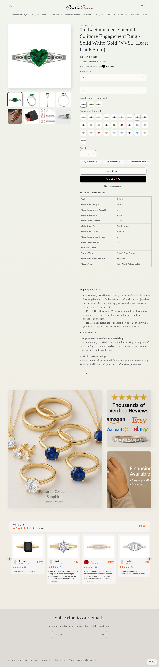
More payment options (113, 186)
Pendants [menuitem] (88, 15)
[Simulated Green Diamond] (83, 133)
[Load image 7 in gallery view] (47, 116)
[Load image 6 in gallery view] (31, 116)
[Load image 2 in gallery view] (31, 99)
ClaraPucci (18, 660)
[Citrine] (129, 117)
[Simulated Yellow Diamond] (106, 133)
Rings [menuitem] (34, 15)
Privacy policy (60, 660)
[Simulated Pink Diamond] (91, 133)
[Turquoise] (137, 133)
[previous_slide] (9, 559)
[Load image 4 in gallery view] (63, 99)
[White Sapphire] (145, 133)
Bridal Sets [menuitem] (54, 15)
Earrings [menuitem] (96, 15)
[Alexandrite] (83, 117)
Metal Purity (85, 71)
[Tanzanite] (129, 133)
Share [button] (84, 373)
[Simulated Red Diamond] (98, 133)
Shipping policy (91, 660)
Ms (89, 561)
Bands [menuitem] (43, 15)
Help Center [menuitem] (134, 15)
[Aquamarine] (98, 117)
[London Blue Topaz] (83, 125)
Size (82, 84)
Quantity (84, 148)
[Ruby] (129, 125)
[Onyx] (106, 125)
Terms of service (75, 660)
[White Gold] (83, 104)
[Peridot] (114, 125)
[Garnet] (145, 117)
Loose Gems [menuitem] (119, 15)
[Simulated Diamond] (145, 125)
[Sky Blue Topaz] (114, 133)
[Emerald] (137, 117)
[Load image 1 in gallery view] (15, 99)
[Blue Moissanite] (106, 117)
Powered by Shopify (30, 660)
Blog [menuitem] (145, 15)
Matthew (127, 561)
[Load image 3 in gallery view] (47, 99)
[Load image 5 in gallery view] (15, 116)
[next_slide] (149, 559)
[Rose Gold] (98, 104)
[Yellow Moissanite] (83, 140)
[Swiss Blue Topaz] (121, 133)
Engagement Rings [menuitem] (19, 15)
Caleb (55, 561)
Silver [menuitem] (107, 15)
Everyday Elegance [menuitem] (72, 15)
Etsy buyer (21, 561)
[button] (11, 6)
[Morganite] (98, 125)
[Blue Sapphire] (114, 117)
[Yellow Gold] (91, 104)
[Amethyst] (91, 117)
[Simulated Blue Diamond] (137, 125)
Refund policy (47, 660)
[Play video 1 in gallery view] (63, 116)
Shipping (83, 61)
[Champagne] (121, 117)
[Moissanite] (91, 125)
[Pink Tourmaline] (121, 125)
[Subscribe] (103, 634)
